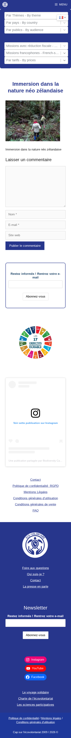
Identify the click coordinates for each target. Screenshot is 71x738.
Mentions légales (51, 718)
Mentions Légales (36, 492)
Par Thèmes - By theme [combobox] (23, 15)
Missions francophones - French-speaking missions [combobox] (32, 53)
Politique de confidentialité (24, 718)
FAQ (36, 510)
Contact (35, 479)
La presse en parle (35, 586)
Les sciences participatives (35, 704)
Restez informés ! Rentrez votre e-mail (35, 275)
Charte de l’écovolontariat (35, 698)
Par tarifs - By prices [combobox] (21, 60)
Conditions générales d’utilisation (35, 498)
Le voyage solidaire (35, 692)
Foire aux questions (35, 568)
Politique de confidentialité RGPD (36, 486)
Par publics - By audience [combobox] (24, 30)
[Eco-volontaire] (5, 4)
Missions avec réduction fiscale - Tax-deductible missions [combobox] (32, 46)
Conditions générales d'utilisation (35, 722)
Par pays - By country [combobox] (22, 22)
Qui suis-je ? (35, 574)
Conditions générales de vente (35, 504)
